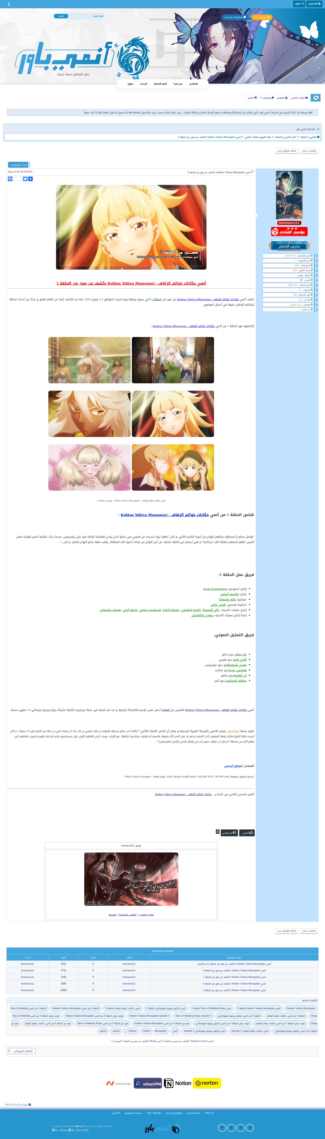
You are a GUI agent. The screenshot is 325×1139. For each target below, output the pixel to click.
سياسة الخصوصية (133, 1113)
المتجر (251, 98)
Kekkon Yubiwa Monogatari (301, 1008)
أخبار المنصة (160, 84)
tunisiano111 (129, 964)
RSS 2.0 (209, 1113)
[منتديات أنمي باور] (162, 1127)
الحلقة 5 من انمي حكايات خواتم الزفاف (286, 1016)
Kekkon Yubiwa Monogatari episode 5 (149, 1016)
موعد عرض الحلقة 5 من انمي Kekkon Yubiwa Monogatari (94, 1016)
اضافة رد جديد (309, 151)
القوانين (280, 98)
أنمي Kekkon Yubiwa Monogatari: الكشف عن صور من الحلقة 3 (234, 990)
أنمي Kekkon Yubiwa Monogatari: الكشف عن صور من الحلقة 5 (219, 172)
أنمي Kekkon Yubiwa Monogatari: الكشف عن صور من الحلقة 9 (234, 970)
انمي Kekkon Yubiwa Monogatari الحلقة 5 (259, 1008)
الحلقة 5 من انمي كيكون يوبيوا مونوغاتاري (239, 1016)
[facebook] (250, 1128)
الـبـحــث (143, 84)
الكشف (116, 1031)
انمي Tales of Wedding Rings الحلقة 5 (211, 1008)
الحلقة (103, 1031)
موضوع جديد (260, 17)
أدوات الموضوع (20, 165)
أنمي (175, 1031)
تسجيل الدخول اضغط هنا (112, 112)
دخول (130, 84)
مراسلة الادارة (193, 1113)
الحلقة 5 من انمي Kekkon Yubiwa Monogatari (76, 1008)
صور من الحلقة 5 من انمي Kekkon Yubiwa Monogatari (162, 1023)
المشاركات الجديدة (234, 17)
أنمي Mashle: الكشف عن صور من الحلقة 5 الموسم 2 (136, 1041)
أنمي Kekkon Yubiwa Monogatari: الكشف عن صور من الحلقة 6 (234, 984)
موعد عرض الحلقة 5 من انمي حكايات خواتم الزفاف (280, 1023)
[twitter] (240, 1128)
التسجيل (313, 4)
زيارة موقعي (295, 305)
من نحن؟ (178, 84)
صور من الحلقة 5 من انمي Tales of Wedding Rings (102, 1023)
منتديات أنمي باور (269, 112)
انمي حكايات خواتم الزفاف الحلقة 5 (123, 1008)
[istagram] (231, 1128)
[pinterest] (222, 1128)
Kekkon (132, 1031)
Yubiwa (146, 1031)
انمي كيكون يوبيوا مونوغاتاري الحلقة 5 (166, 1008)
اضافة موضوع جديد (286, 151)
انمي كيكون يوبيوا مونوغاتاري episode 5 (204, 1031)
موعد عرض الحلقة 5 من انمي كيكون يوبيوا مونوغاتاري (222, 1023)
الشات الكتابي (298, 98)
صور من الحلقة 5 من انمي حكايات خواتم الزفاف (48, 1023)
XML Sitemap (154, 1113)
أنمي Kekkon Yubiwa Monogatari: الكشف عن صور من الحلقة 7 (234, 977)
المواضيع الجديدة (174, 1113)
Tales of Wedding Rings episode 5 (193, 1016)
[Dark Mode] (9, 4)
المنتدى (193, 84)
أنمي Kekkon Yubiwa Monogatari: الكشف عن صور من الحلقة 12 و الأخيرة (234, 964)
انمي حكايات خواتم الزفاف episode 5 (250, 1031)
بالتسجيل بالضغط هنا (139, 112)
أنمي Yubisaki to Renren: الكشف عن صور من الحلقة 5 (188, 1041)
